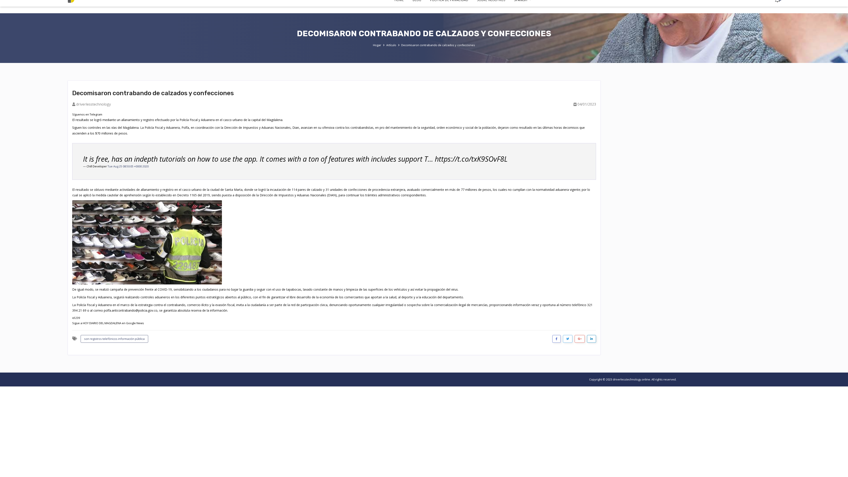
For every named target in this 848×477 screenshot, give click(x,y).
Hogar (377, 45)
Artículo (391, 45)
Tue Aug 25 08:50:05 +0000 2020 (128, 166)
